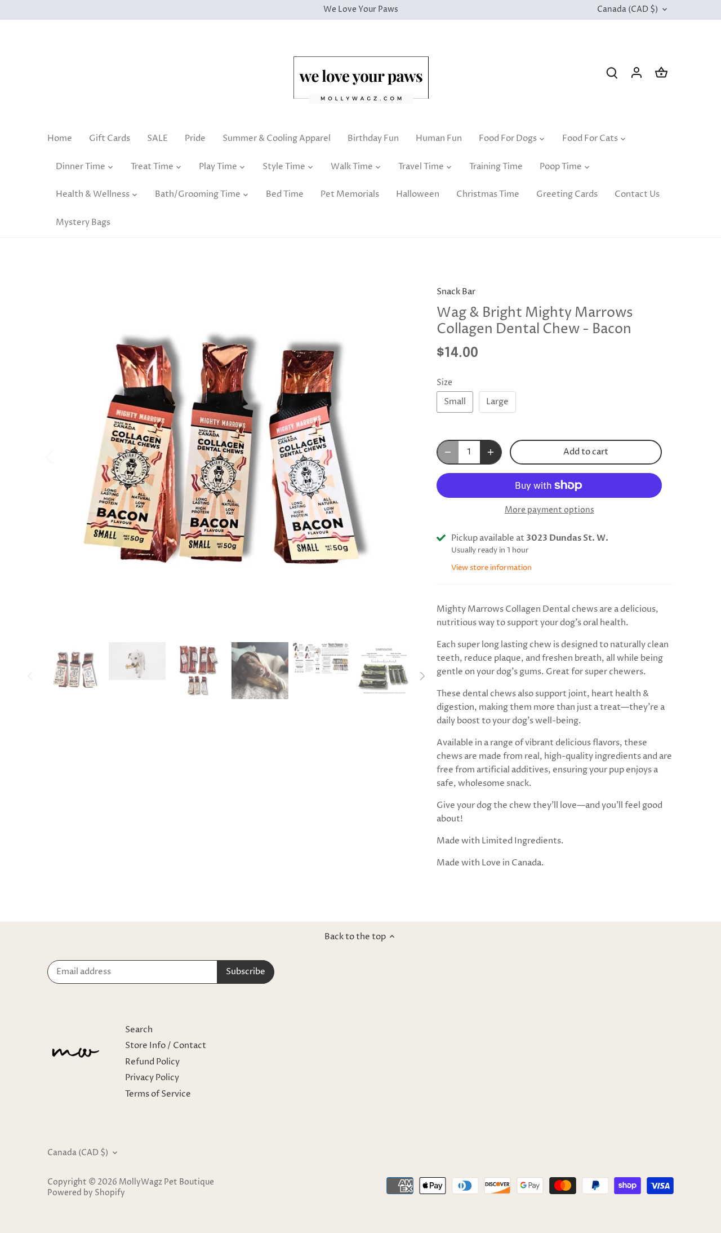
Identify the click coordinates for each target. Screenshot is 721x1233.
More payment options (549, 510)
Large (497, 402)
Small (455, 402)
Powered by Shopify (86, 1193)
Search (139, 1030)
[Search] (611, 72)
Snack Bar (456, 292)
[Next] (392, 456)
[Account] (636, 72)
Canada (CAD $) (627, 10)
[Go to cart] (661, 72)
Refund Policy (152, 1062)
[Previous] (64, 456)
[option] (228, 456)
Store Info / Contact (165, 1045)
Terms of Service (158, 1094)
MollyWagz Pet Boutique (166, 1182)
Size (444, 382)
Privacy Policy (152, 1078)
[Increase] (490, 452)
